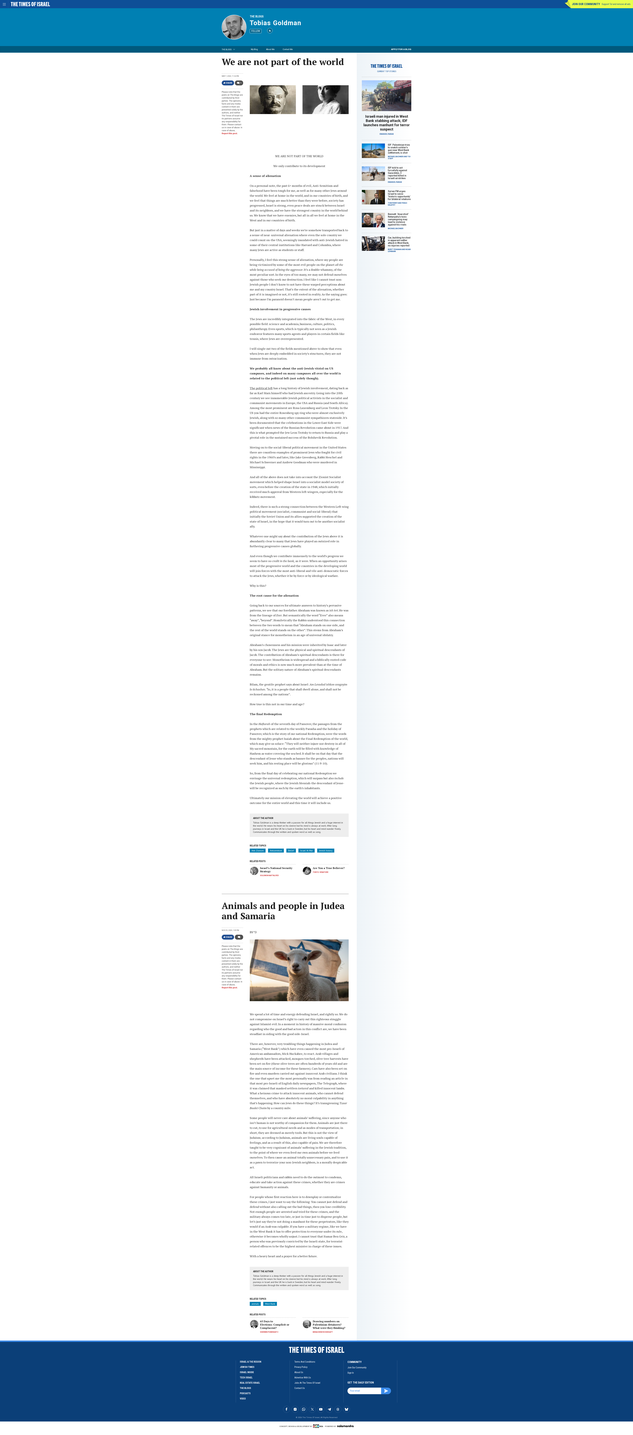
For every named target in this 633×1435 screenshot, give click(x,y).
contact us (299, 1388)
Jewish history (325, 850)
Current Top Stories (386, 71)
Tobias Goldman (275, 23)
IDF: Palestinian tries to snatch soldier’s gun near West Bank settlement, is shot (399, 149)
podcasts (245, 1393)
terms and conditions (304, 1361)
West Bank (270, 1303)
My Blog (254, 49)
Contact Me (288, 49)
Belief (291, 850)
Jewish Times (247, 1367)
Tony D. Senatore (320, 872)
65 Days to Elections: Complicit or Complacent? (274, 1324)
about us (298, 1372)
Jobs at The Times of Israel (307, 1383)
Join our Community (586, 4)
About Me (270, 49)
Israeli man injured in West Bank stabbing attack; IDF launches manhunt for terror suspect (386, 122)
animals (255, 1303)
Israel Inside (247, 1372)
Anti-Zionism (258, 850)
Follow (255, 31)
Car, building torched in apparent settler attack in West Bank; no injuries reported (399, 241)
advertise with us (302, 1377)
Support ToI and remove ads (616, 4)
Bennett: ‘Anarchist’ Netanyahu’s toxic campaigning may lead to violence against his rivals (398, 219)
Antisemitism (276, 850)
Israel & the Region (250, 1361)
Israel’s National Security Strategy (276, 869)
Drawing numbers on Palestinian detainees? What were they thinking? (329, 1324)
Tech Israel (246, 1377)
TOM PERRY (393, 203)
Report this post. (230, 133)
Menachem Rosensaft (323, 1332)
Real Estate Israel (250, 1383)
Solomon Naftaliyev (269, 875)
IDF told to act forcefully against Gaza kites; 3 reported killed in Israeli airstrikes (397, 173)
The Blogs (257, 16)
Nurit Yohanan (394, 249)
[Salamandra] (345, 1426)
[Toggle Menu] (4, 4)
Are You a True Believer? (329, 868)
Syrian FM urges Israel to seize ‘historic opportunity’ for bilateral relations (399, 195)
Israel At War (306, 850)
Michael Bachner (395, 157)
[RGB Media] (318, 1426)
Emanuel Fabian (387, 134)
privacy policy (300, 1367)
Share (229, 83)
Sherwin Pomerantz (269, 1332)
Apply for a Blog (401, 49)
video (243, 1398)
